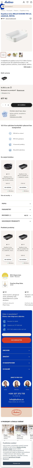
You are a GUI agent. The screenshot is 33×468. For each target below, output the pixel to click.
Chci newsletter (16, 340)
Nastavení (6, 459)
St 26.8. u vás (5, 87)
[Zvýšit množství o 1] (8, 105)
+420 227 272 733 (16, 394)
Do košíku (21, 105)
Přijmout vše (16, 463)
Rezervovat (20, 90)
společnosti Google (14, 457)
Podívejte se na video (16, 117)
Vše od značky (5, 195)
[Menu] (1, 2)
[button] (8, 259)
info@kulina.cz (16, 399)
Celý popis (27, 67)
